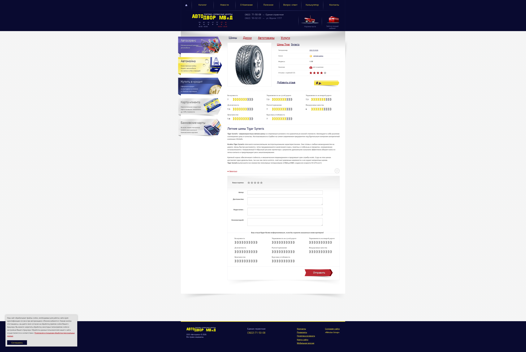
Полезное (268, 5)
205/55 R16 (313, 50)
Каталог (202, 5)
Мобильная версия (305, 343)
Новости (224, 5)
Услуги (285, 38)
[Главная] (207, 16)
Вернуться (233, 171)
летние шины (318, 56)
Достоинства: (238, 199)
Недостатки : (238, 210)
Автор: (241, 192)
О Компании (246, 5)
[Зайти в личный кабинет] (333, 19)
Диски (247, 38)
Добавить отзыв (286, 82)
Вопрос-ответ (290, 5)
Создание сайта (332, 329)
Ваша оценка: (238, 183)
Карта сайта (302, 340)
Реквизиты (302, 332)
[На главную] (201, 331)
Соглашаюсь (17, 342)
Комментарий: (237, 220)
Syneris (295, 44)
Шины (233, 38)
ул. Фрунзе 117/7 (274, 18)
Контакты (334, 5)
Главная (186, 5)
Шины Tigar (283, 44)
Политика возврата (306, 336)
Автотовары (266, 38)
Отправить (319, 272)
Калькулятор (312, 5)
